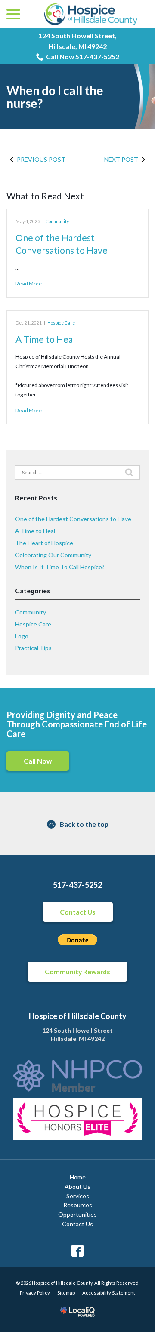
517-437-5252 (77, 885)
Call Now (38, 761)
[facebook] (77, 1251)
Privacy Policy (35, 1292)
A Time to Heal (45, 339)
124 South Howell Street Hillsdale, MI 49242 (77, 1034)
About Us (77, 1186)
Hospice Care (61, 322)
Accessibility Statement (108, 1292)
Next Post (121, 159)
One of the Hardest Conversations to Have (73, 518)
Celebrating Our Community (53, 555)
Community (57, 221)
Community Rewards (77, 971)
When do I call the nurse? (54, 97)
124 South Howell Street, (77, 40)
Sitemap (66, 1292)
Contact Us (78, 912)
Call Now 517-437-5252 (82, 56)
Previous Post (41, 159)
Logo (21, 636)
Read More (29, 283)
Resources (77, 1205)
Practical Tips (33, 647)
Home (78, 1177)
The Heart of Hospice (44, 542)
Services (77, 1196)
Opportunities (77, 1214)
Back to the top (84, 824)
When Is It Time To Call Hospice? (60, 567)
